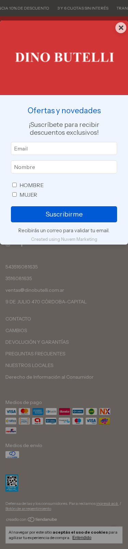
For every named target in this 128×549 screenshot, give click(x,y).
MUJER (28, 194)
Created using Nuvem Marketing (64, 239)
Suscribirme (64, 214)
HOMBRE (31, 185)
